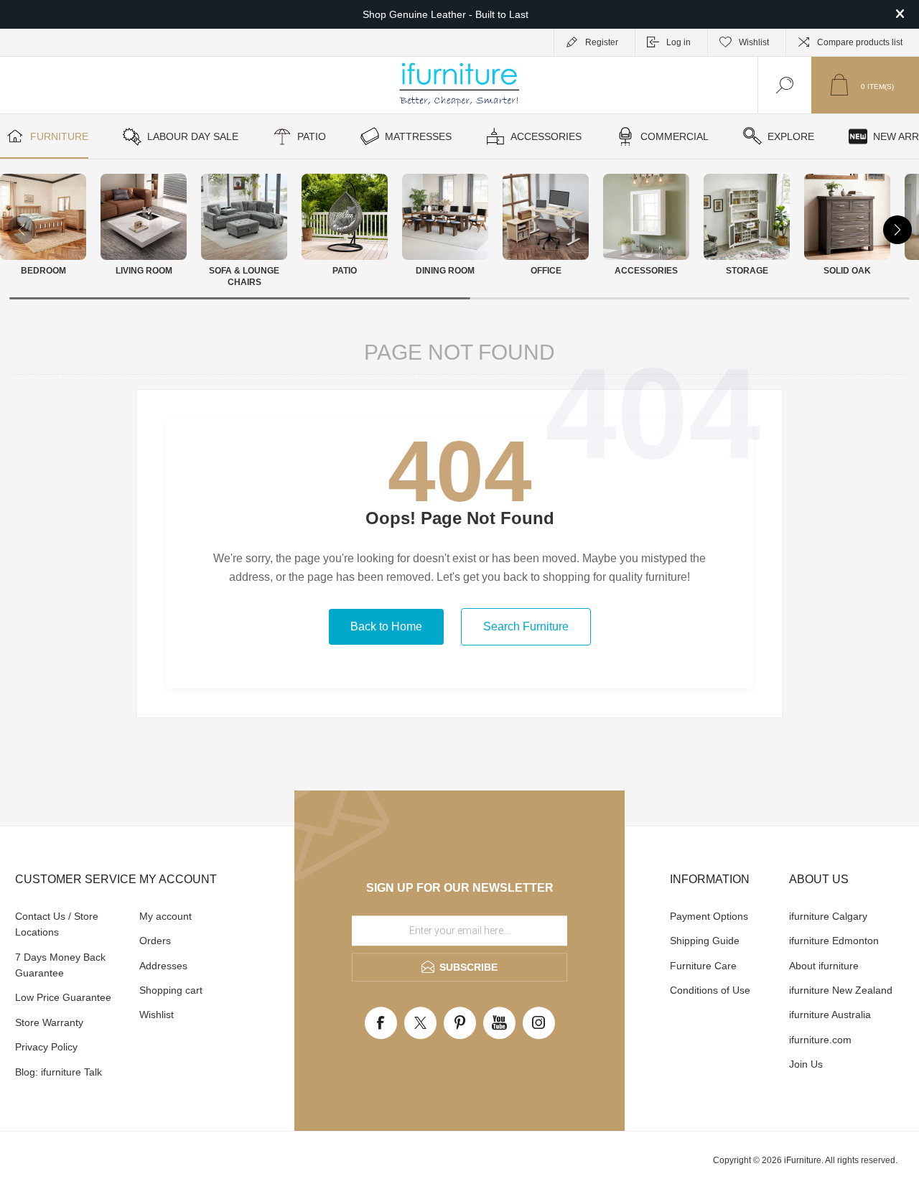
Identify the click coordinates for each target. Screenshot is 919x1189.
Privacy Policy (46, 1047)
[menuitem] (75, 924)
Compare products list (859, 42)
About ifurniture (824, 965)
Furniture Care (703, 965)
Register (601, 42)
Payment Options (709, 916)
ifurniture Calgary (828, 916)
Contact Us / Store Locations (56, 924)
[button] (897, 229)
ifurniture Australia (830, 1014)
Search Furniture (526, 626)
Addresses (163, 965)
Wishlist (156, 1014)
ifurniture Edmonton (834, 940)
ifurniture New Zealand (840, 990)
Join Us (806, 1064)
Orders (155, 940)
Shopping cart (170, 990)
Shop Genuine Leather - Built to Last (445, 14)
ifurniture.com (820, 1039)
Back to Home (386, 626)
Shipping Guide (705, 940)
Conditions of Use (710, 990)
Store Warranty (49, 1022)
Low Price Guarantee (63, 997)
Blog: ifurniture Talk (58, 1072)
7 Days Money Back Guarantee (60, 965)
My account (165, 916)
